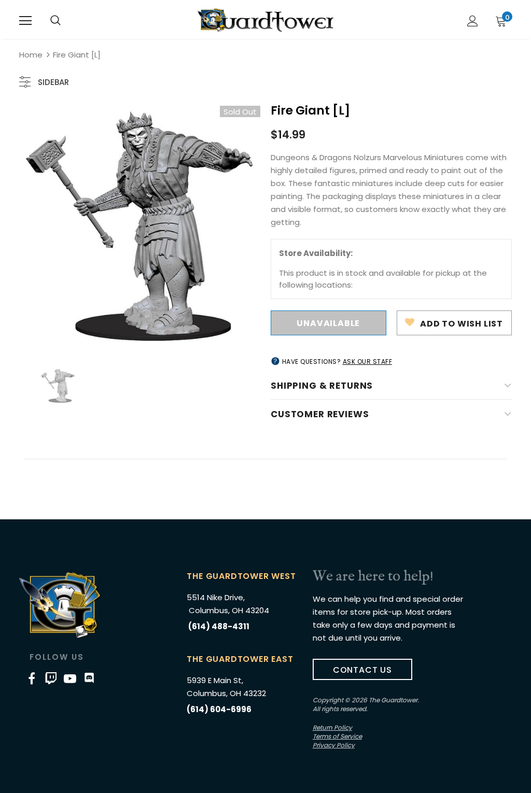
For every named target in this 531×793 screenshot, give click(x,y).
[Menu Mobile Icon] (25, 21)
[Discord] (89, 678)
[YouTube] (70, 678)
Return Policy (332, 727)
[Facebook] (31, 678)
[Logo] (265, 20)
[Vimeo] (50, 678)
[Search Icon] (55, 21)
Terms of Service (337, 736)
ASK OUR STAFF (368, 361)
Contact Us (362, 670)
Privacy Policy (334, 745)
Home (31, 54)
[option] (139, 226)
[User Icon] (472, 21)
